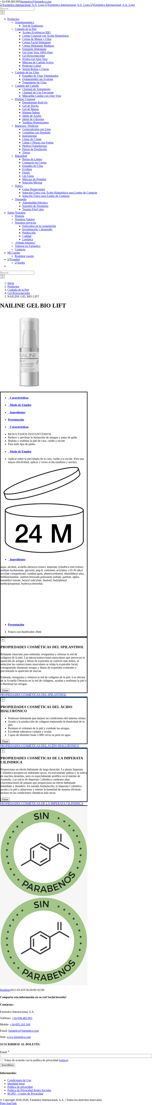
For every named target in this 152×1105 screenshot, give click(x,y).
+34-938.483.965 (22, 1018)
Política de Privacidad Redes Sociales (29, 1090)
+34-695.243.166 (20, 1024)
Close (5, 690)
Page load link (8, 1103)
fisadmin (5, 989)
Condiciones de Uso (19, 1080)
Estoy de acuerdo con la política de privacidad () (36, 1060)
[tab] (47, 397)
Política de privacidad (20, 1086)
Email (4, 1052)
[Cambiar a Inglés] (83, 262)
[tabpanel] (44, 439)
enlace (63, 1060)
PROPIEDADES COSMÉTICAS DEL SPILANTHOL (33, 694)
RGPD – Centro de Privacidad (25, 1093)
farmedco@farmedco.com (36, 1)
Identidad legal (16, 1083)
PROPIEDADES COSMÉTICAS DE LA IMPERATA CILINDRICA (41, 803)
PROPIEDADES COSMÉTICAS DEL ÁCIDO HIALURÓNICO (39, 745)
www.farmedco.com (19, 1037)
